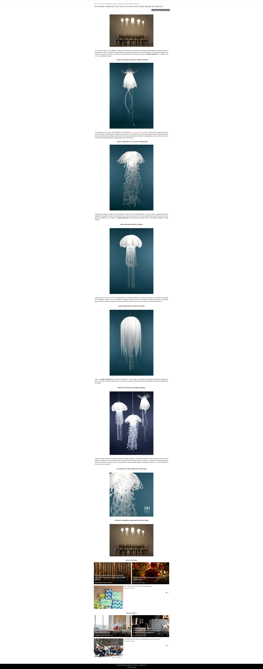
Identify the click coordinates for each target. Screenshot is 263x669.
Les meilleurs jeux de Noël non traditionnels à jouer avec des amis (142, 639)
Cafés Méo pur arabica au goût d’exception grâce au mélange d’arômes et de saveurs (147, 630)
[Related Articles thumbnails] (108, 597)
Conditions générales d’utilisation (124, 665)
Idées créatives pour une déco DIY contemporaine (137, 586)
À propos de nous (142, 665)
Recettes (135, 635)
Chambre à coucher (99, 635)
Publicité (135, 665)
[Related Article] (150, 573)
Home (95, 3)
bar (157, 462)
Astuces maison (99, 582)
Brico (134, 582)
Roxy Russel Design (137, 132)
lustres (96, 56)
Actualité (126, 641)
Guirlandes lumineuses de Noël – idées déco (148, 578)
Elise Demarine (156, 10)
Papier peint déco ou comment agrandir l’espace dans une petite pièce (110, 577)
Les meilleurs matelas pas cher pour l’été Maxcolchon (111, 631)
